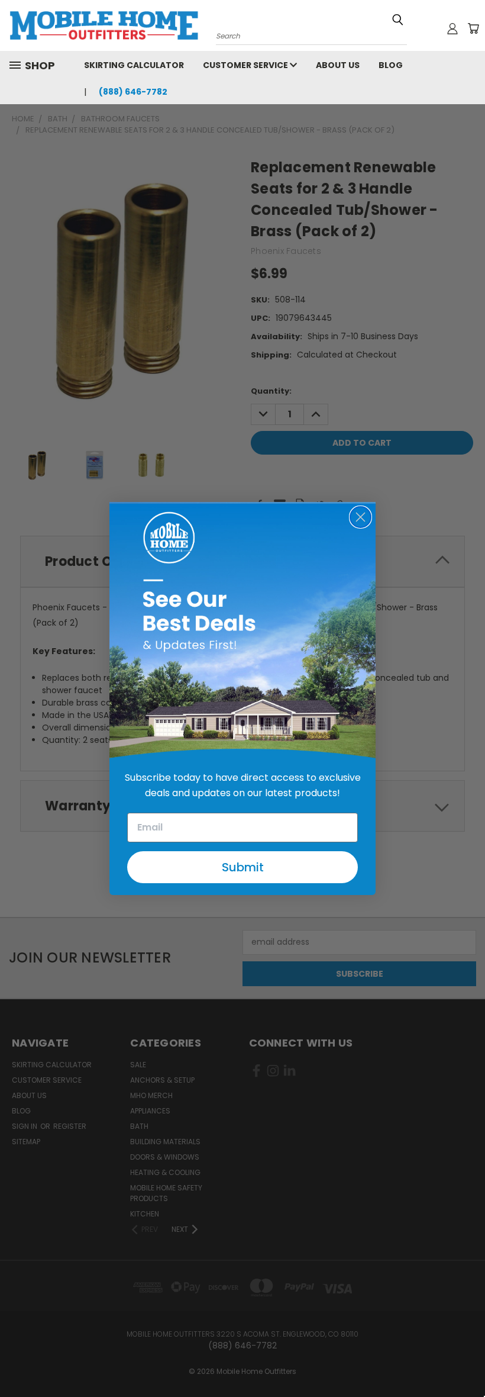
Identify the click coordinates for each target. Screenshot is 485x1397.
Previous (466, 1360)
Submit (243, 867)
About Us (338, 65)
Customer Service (246, 65)
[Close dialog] (360, 517)
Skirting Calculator (134, 65)
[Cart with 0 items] (473, 28)
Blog (391, 65)
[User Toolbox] (452, 28)
